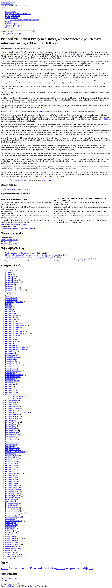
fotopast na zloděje (13, 224)
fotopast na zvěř (10, 367)
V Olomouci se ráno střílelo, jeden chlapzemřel (21, 253)
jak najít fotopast (11, 505)
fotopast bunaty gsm (12, 327)
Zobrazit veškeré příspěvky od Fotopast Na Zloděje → (19, 228)
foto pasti (8, 306)
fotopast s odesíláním (12, 377)
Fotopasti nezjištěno (12, 456)
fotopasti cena (10, 420)
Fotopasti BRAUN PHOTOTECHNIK (19, 412)
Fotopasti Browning (12, 414)
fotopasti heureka (11, 440)
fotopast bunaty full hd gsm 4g (15, 325)
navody (7, 534)
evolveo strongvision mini (14, 302)
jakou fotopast (10, 519)
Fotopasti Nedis (10, 454)
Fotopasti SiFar (10, 477)
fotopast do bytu (10, 343)
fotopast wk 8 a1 (11, 388)
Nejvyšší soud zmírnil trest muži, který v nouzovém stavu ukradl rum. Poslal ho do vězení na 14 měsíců (41, 261)
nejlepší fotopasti (11, 540)
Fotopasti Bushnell (11, 418)
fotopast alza (9, 312)
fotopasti (24, 224)
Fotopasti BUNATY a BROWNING (18, 14)
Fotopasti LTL (10, 446)
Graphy (32, 586)
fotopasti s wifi (10, 471)
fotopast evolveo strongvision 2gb (17, 347)
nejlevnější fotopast (11, 542)
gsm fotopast (9, 501)
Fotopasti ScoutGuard (12, 473)
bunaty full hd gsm (11, 280)
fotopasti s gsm (10, 469)
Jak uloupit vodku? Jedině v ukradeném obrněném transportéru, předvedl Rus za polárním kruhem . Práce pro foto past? (46, 259)
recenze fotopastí (48, 180)
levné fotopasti (10, 529)
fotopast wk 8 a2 (11, 390)
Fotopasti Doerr (10, 426)
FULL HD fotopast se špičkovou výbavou (24, 20)
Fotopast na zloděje (7, 4)
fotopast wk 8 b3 (11, 392)
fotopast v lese (10, 385)
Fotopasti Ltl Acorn (12, 448)
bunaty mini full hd (11, 288)
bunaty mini (9, 286)
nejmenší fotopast (11, 546)
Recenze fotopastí (11, 24)
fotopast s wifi (10, 379)
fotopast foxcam (10, 351)
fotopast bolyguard (11, 315)
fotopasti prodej (10, 465)
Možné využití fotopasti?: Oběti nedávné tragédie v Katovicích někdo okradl (31, 255)
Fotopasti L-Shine (11, 444)
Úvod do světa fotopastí (9, 578)
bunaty (7, 272)
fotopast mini (9, 361)
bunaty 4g (8, 274)
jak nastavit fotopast (12, 507)
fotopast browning (11, 319)
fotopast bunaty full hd (13, 323)
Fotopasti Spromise (11, 483)
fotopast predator (11, 369)
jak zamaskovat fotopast (13, 517)
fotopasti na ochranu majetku (15, 452)
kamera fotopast (10, 523)
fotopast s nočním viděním (14, 375)
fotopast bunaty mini (12, 329)
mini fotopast (9, 533)
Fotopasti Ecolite (11, 428)
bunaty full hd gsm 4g (12, 282)
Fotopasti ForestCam (12, 434)
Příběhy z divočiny (11, 550)
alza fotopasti (9, 270)
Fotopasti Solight (11, 481)
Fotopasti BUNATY (12, 416)
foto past (8, 304)
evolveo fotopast (11, 300)
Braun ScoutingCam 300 (9, 240)
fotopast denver (10, 339)
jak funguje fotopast (12, 503)
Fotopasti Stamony (11, 487)
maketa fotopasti (11, 531)
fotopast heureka (11, 355)
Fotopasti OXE (10, 460)
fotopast (41, 111)
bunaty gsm (9, 284)
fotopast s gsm (10, 373)
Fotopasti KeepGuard (12, 442)
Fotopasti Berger (11, 404)
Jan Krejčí (78, 56)
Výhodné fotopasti (11, 554)
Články (3, 34)
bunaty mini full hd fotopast (14, 290)
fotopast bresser (10, 317)
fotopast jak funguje (12, 357)
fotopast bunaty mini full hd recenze (17, 333)
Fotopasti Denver (11, 424)
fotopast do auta (10, 341)
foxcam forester (10, 499)
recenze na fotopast (19, 180)
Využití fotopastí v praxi (13, 26)
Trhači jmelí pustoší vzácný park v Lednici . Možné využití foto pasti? (29, 257)
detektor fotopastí (11, 298)
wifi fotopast (9, 558)
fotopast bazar (10, 313)
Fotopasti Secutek (11, 475)
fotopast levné (10, 359)
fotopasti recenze (11, 467)
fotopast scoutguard (12, 381)
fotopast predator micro (13, 371)
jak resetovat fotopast (12, 511)
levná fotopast (10, 527)
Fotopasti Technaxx (12, 489)
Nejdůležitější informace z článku (16, 189)
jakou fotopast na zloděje (13, 521)
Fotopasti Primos (11, 463)
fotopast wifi (9, 387)
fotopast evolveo (11, 345)
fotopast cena (9, 337)
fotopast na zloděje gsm (13, 365)
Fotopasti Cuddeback (12, 422)
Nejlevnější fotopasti (12, 544)
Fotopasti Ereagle (11, 430)
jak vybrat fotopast (11, 515)
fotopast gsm (9, 353)
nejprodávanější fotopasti (13, 548)
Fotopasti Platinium (12, 461)
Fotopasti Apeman (11, 400)
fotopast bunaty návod (13, 335)
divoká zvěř (4, 569)
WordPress (10, 586)
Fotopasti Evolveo (11, 432)
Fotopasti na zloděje (16, 396)
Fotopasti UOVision (12, 493)
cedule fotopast (10, 294)
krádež (91, 569)
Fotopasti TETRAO (12, 491)
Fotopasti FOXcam (11, 436)
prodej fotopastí (10, 552)
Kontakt (8, 22)
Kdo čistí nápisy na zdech (10, 244)
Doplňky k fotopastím (12, 16)
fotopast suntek (10, 383)
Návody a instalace (11, 18)
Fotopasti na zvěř (15, 398)
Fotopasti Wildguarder (13, 497)
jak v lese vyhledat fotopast (14, 513)
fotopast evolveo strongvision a (16, 349)
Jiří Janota (107, 119)
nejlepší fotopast (10, 536)
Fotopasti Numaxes (12, 458)
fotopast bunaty (10, 321)
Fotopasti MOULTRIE (13, 450)
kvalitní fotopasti (11, 525)
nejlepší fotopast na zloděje (14, 538)
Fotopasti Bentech (11, 402)
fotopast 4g (9, 310)
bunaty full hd (10, 278)
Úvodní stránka (10, 12)
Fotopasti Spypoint (11, 485)
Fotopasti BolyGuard (12, 408)
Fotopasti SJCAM (11, 479)
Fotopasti (8, 28)
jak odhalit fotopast (11, 509)
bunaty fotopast (10, 276)
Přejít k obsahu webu (8, 2)
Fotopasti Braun (10, 410)
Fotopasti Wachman (12, 495)
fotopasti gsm (9, 438)
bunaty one (9, 292)
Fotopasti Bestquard (12, 406)
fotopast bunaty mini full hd (14, 331)
